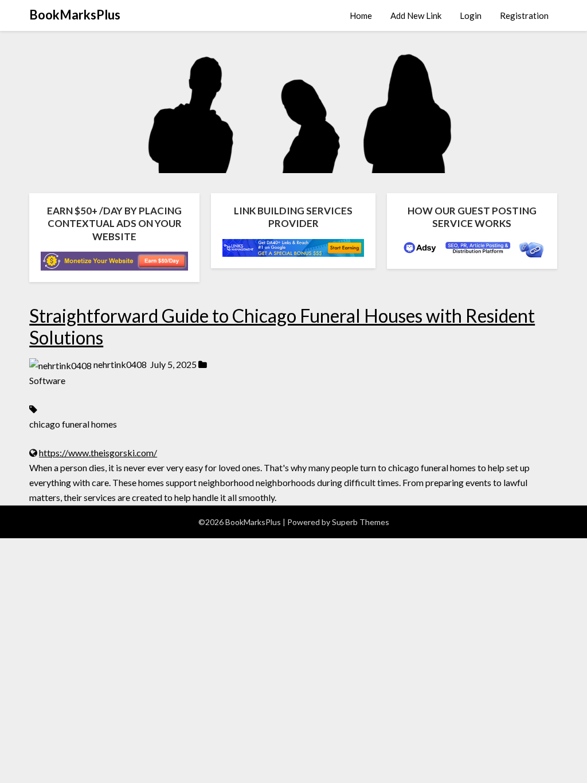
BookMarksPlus (74, 14)
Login (471, 15)
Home (361, 15)
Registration (524, 15)
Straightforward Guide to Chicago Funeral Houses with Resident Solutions (282, 326)
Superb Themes (360, 522)
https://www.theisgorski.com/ (98, 452)
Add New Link (415, 15)
